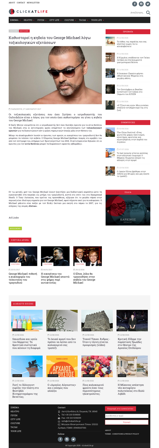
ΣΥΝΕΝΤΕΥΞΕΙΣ (128, 122)
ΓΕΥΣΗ (40, 20)
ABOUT (12, 2)
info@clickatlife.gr (71, 421)
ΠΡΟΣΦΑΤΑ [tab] (128, 31)
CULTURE (69, 20)
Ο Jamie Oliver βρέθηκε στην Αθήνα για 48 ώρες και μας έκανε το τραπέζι (133, 173)
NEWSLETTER (33, 2)
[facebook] (134, 3)
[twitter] (147, 3)
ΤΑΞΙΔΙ (82, 20)
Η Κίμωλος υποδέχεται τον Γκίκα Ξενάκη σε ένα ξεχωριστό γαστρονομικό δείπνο (133, 60)
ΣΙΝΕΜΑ (14, 20)
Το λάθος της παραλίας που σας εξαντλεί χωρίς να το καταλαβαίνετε (132, 44)
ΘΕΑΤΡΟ (28, 20)
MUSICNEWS (15, 228)
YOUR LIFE (96, 20)
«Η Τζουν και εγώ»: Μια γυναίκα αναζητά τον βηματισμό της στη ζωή (132, 107)
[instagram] (141, 3)
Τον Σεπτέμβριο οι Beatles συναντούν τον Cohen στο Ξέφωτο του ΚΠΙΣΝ (129, 91)
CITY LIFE (54, 20)
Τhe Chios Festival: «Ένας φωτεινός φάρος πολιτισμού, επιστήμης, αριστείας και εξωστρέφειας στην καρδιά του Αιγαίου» (132, 137)
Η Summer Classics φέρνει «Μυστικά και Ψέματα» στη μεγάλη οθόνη (130, 75)
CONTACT (21, 2)
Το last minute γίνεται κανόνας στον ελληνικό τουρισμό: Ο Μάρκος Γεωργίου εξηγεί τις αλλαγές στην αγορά (132, 157)
